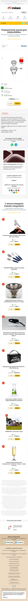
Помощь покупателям (14, 577)
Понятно (5, 597)
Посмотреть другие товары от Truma (14, 46)
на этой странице (8, 492)
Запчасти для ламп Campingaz (14, 557)
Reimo (14, 8)
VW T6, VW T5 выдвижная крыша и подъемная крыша (14, 551)
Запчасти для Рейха (14, 561)
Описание (5, 113)
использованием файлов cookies (10, 593)
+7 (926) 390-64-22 (19, 3)
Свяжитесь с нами (5, 126)
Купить (17, 103)
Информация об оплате (14, 574)
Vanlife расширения (14, 559)
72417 (13, 487)
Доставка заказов (14, 570)
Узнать (14, 180)
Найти (24, 12)
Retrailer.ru (14, 586)
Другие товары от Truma (7, 132)
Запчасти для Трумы (14, 565)
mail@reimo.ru (10, 3)
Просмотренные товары (14, 520)
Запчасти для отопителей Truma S (13, 490)
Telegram (26, 23)
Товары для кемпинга (14, 563)
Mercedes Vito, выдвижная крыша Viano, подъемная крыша (14, 554)
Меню (4, 23)
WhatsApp (23, 23)
